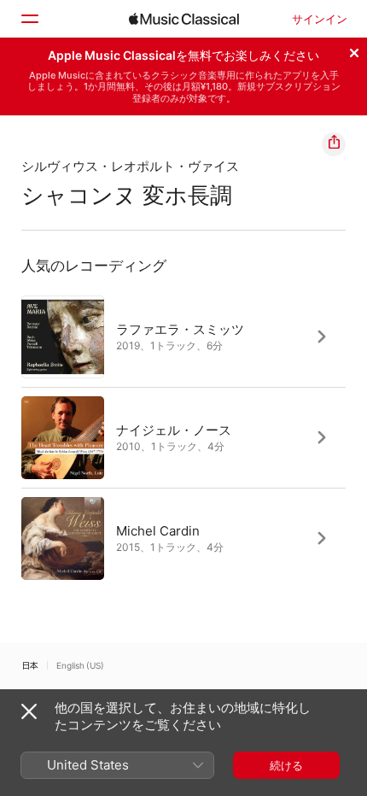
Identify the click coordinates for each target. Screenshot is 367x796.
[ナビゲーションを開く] (29, 19)
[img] (184, 19)
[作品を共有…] (334, 144)
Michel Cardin (158, 530)
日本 (29, 665)
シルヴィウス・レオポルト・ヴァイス (130, 166)
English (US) (80, 665)
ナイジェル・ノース (173, 429)
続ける (286, 765)
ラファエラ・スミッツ (180, 328)
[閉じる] (354, 50)
